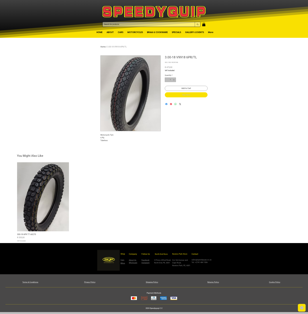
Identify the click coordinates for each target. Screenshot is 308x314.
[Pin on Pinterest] (171, 104)
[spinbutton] (170, 80)
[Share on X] (180, 104)
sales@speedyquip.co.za (201, 260)
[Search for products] (197, 24)
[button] (203, 24)
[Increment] (174, 80)
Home (103, 47)
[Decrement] (166, 80)
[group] (154, 202)
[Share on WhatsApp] (175, 104)
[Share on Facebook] (166, 104)
